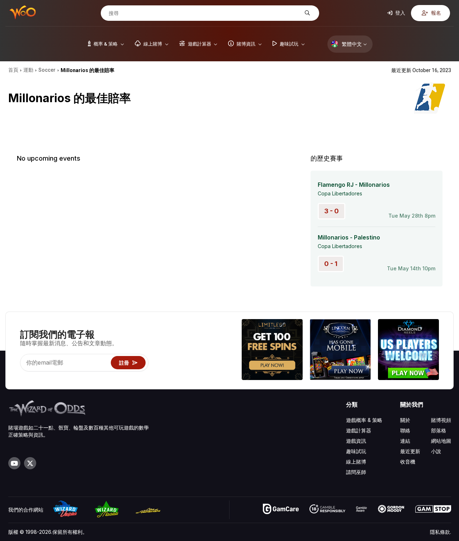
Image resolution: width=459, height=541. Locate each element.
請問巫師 (356, 472)
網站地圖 (441, 441)
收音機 (407, 462)
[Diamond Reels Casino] (408, 350)
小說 (436, 451)
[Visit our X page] (30, 463)
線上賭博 (356, 462)
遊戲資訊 (356, 441)
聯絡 (405, 430)
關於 (405, 420)
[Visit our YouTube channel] (14, 463)
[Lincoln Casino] (340, 350)
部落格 (438, 430)
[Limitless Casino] (272, 350)
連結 (405, 441)
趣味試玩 (356, 451)
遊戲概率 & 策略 (364, 420)
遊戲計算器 (358, 430)
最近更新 (410, 451)
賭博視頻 (441, 420)
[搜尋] (306, 13)
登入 (399, 13)
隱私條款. (440, 532)
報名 (435, 13)
